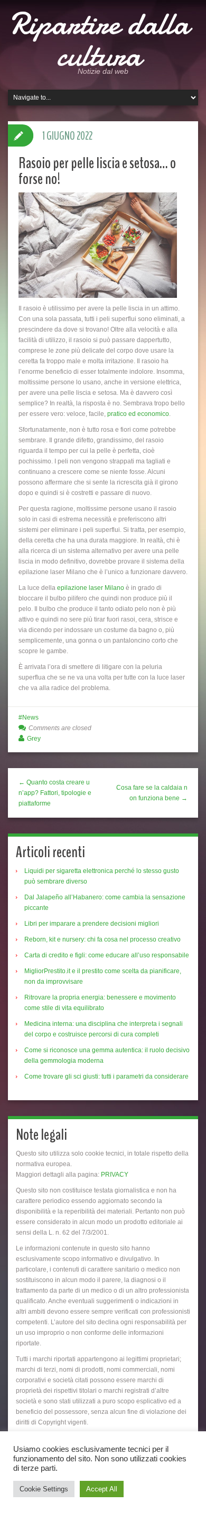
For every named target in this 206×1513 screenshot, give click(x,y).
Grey (34, 738)
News (30, 717)
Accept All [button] (101, 1489)
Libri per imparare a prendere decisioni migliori (91, 923)
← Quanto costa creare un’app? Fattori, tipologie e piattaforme (54, 793)
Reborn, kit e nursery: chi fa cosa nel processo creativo (102, 939)
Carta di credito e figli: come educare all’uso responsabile (106, 955)
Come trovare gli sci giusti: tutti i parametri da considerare (106, 1076)
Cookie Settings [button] (44, 1489)
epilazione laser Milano (90, 587)
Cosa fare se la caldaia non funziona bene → (152, 793)
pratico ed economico (138, 414)
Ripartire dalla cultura (99, 39)
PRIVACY (114, 1174)
